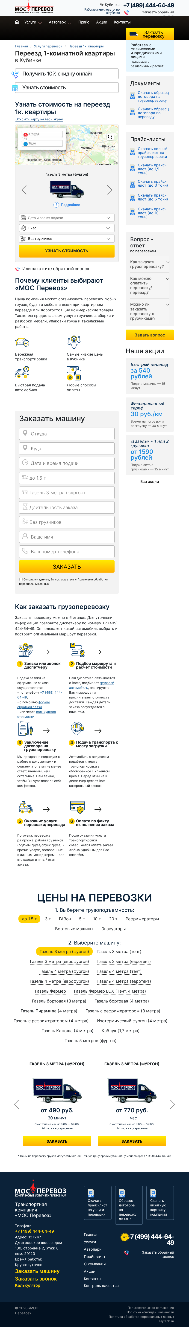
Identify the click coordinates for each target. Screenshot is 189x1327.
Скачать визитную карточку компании (158, 1207)
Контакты (122, 22)
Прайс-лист (95, 1256)
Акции (101, 22)
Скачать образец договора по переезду (153, 113)
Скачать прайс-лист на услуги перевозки (97, 1207)
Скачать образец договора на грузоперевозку (153, 96)
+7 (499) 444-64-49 (148, 5)
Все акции (149, 481)
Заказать (67, 566)
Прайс (83, 22)
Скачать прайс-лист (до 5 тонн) (153, 197)
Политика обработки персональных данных (141, 1316)
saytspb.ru (166, 1321)
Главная (17, 22)
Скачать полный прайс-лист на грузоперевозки (153, 153)
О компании (95, 1264)
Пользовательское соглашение (151, 1308)
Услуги (30, 22)
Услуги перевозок (48, 46)
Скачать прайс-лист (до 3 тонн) (153, 184)
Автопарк (57, 22)
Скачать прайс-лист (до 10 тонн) (152, 213)
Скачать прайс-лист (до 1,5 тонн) (152, 169)
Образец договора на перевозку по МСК (127, 1209)
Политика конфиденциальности (150, 1312)
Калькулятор (27, 1285)
